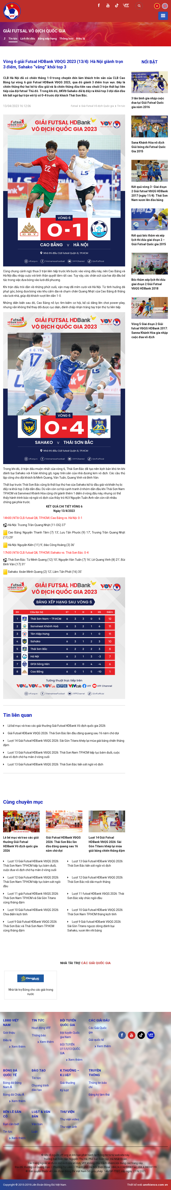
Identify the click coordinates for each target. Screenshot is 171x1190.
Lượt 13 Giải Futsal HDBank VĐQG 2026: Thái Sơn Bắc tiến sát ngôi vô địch (55, 764)
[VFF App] (126, 6)
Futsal (74, 106)
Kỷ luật (64, 1090)
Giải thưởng (67, 1082)
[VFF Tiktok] (117, 6)
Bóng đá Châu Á (13, 1094)
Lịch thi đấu (27, 38)
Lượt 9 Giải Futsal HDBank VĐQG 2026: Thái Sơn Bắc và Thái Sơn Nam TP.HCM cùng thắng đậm (30, 926)
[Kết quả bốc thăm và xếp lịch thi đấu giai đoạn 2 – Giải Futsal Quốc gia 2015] (149, 219)
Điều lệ (80, 38)
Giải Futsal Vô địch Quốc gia (97, 106)
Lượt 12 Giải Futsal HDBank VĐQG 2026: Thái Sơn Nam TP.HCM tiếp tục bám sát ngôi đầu (31, 882)
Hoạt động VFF (41, 1028)
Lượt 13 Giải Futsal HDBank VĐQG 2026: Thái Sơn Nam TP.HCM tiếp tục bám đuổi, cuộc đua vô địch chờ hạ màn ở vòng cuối (31, 866)
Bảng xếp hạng (47, 38)
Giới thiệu (9, 1032)
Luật (35, 1131)
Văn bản (37, 1124)
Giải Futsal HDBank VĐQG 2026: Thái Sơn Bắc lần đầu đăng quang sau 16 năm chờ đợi (63, 733)
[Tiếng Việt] (157, 5)
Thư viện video (69, 1119)
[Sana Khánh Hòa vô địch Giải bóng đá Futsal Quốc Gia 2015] (149, 126)
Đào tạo (39, 1070)
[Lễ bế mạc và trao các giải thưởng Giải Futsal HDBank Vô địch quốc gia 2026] (21, 821)
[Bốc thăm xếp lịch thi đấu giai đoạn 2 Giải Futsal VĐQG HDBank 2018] (149, 264)
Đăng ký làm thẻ (99, 1094)
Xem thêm (18, 1046)
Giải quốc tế (96, 1039)
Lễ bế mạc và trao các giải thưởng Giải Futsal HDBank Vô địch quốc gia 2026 (57, 725)
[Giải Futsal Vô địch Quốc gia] (4, 39)
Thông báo (66, 38)
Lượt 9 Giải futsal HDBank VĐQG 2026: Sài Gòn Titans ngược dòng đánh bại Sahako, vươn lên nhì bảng (94, 926)
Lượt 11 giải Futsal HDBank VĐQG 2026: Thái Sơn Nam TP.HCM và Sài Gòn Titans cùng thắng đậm (31, 898)
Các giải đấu (99, 1020)
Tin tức (13, 38)
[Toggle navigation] (163, 16)
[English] (165, 5)
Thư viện (67, 1112)
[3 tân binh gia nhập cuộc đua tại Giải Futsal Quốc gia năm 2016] (149, 82)
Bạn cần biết (11, 1124)
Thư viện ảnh (68, 1126)
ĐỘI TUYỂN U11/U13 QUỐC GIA (70, 1049)
